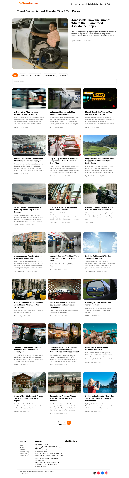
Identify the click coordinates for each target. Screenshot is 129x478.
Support (103, 4)
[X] (95, 473)
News (23, 75)
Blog (72, 4)
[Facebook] (103, 473)
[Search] (114, 81)
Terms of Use (24, 456)
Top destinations (50, 75)
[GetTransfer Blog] (28, 3)
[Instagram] (107, 473)
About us (63, 75)
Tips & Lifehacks (34, 75)
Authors (78, 4)
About (84, 4)
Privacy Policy (24, 454)
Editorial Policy (93, 4)
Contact (22, 449)
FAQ (108, 4)
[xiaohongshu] (99, 473)
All (15, 75)
